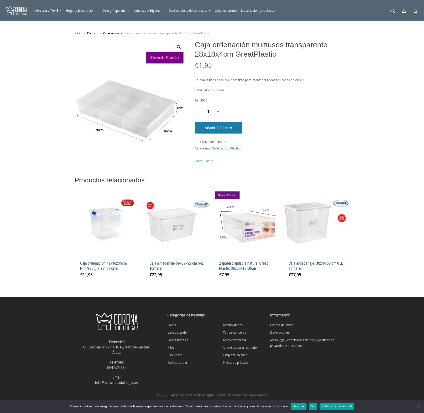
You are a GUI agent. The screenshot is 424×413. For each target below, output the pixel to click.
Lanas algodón (178, 332)
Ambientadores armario (240, 347)
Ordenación (111, 33)
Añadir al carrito (218, 127)
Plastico (92, 33)
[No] (418, 406)
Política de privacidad (337, 406)
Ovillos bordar (177, 362)
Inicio (78, 33)
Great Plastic (204, 161)
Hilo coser (174, 355)
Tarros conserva (234, 332)
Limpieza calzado (235, 355)
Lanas (171, 325)
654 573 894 (117, 367)
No (313, 406)
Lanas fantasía (177, 340)
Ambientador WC (235, 340)
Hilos (170, 347)
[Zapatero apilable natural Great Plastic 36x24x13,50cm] (247, 222)
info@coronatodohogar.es (117, 382)
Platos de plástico (235, 362)
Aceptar (299, 406)
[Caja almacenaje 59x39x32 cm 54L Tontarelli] (177, 222)
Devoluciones (280, 332)
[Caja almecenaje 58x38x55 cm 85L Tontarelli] (316, 222)
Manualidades (233, 325)
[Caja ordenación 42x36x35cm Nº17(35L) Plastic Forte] (108, 222)
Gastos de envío (281, 325)
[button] (179, 47)
